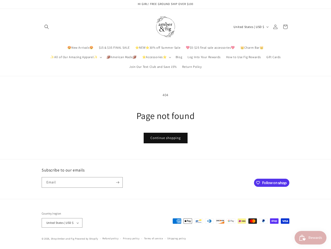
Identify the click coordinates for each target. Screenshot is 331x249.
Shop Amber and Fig (63, 238)
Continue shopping (165, 138)
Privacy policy (131, 238)
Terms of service (153, 238)
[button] (47, 27)
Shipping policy (176, 238)
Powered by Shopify (86, 238)
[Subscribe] (117, 182)
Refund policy (110, 238)
